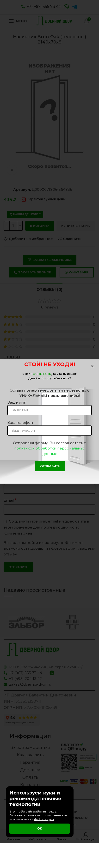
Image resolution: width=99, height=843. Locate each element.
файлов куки (44, 819)
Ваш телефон (20, 422)
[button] (92, 366)
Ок (39, 828)
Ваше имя (16, 402)
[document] (49, 421)
